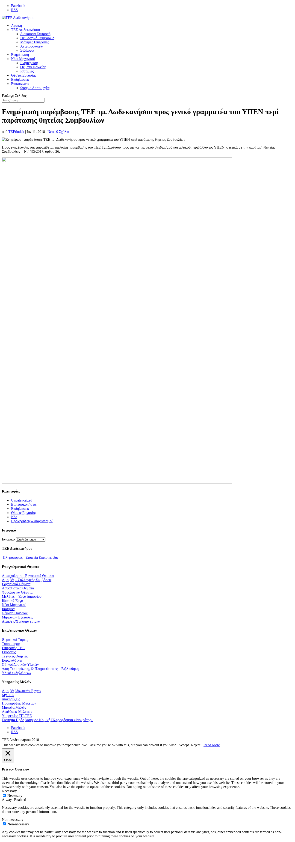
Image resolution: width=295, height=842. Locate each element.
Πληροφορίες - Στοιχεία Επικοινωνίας (30, 557)
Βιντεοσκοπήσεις (23, 504)
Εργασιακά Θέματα (16, 584)
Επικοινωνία (20, 84)
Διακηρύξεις (11, 699)
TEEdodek (16, 132)
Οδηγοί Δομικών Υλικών (20, 664)
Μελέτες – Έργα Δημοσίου (21, 596)
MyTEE (8, 695)
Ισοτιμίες (27, 71)
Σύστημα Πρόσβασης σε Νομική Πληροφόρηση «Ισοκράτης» (47, 720)
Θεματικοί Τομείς (15, 640)
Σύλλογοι (27, 50)
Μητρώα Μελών (14, 707)
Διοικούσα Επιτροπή (35, 34)
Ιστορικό (8, 539)
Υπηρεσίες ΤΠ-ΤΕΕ (17, 716)
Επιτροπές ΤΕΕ (13, 648)
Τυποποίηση (11, 644)
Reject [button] (195, 745)
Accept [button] (183, 745)
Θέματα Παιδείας (33, 67)
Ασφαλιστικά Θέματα (18, 588)
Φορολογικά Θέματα (17, 592)
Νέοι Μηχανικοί (23, 59)
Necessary (14, 795)
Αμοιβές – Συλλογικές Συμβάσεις (26, 580)
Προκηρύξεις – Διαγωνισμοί (32, 521)
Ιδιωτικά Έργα (12, 601)
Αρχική (16, 25)
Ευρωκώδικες (12, 660)
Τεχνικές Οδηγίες (14, 656)
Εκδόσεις (9, 652)
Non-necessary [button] (13, 819)
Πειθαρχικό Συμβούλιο (37, 38)
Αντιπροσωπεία (31, 46)
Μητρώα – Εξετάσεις (17, 617)
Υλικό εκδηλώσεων (16, 673)
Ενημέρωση (20, 55)
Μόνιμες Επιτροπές (34, 42)
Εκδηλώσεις (20, 79)
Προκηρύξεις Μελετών (19, 703)
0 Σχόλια (62, 132)
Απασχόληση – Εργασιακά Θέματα (28, 576)
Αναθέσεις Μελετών (17, 712)
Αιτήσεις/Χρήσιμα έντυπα (21, 621)
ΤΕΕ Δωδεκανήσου (25, 30)
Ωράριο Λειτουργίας (35, 88)
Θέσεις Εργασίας (23, 75)
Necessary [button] (9, 791)
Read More (212, 745)
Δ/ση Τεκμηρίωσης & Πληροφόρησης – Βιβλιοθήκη (40, 669)
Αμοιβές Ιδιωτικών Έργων (21, 691)
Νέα (50, 132)
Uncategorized (21, 500)
